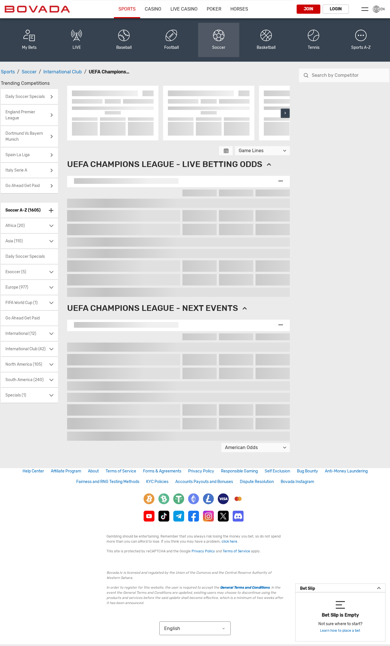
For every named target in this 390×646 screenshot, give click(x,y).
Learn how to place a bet (340, 631)
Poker (214, 9)
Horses (239, 9)
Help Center (33, 471)
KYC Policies (157, 481)
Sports (127, 9)
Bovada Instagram (297, 481)
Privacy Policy (201, 471)
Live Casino (184, 9)
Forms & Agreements (162, 471)
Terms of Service (121, 471)
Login (336, 9)
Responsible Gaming (239, 471)
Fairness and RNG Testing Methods (107, 481)
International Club (62, 72)
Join (308, 9)
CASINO (153, 9)
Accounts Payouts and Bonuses (204, 481)
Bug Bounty (307, 471)
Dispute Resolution (257, 481)
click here (229, 542)
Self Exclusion (277, 471)
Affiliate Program (66, 471)
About (93, 471)
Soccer (29, 72)
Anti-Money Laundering (346, 471)
